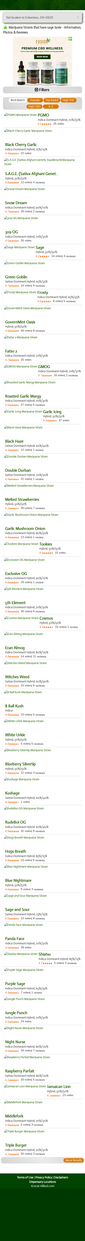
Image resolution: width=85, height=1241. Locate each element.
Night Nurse (15, 1042)
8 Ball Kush (14, 706)
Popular (35, 100)
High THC (68, 100)
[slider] (47, 124)
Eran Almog (15, 648)
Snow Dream (16, 203)
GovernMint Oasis (20, 322)
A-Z (50, 106)
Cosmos (46, 618)
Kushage (12, 793)
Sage (40, 247)
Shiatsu (45, 954)
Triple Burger (16, 1145)
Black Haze (14, 441)
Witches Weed (17, 677)
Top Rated (51, 100)
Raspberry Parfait (19, 1071)
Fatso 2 (11, 351)
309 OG (11, 232)
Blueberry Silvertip (20, 764)
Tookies (45, 544)
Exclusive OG (16, 573)
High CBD (34, 106)
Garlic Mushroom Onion (25, 528)
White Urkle (15, 735)
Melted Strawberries (22, 499)
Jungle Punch (16, 1013)
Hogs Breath (15, 851)
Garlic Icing (52, 411)
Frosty (42, 292)
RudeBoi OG (15, 822)
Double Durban (18, 470)
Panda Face (14, 938)
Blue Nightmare (18, 880)
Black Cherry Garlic (21, 144)
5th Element (15, 602)
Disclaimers (61, 1177)
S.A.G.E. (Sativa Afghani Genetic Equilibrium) (42, 173)
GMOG (44, 366)
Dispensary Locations (42, 1182)
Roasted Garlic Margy (23, 396)
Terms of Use (25, 1177)
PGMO (43, 115)
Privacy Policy (43, 1177)
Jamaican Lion (59, 1086)
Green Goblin (16, 277)
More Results (73, 1160)
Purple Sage (15, 983)
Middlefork (14, 1116)
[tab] (18, 100)
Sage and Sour (17, 909)
